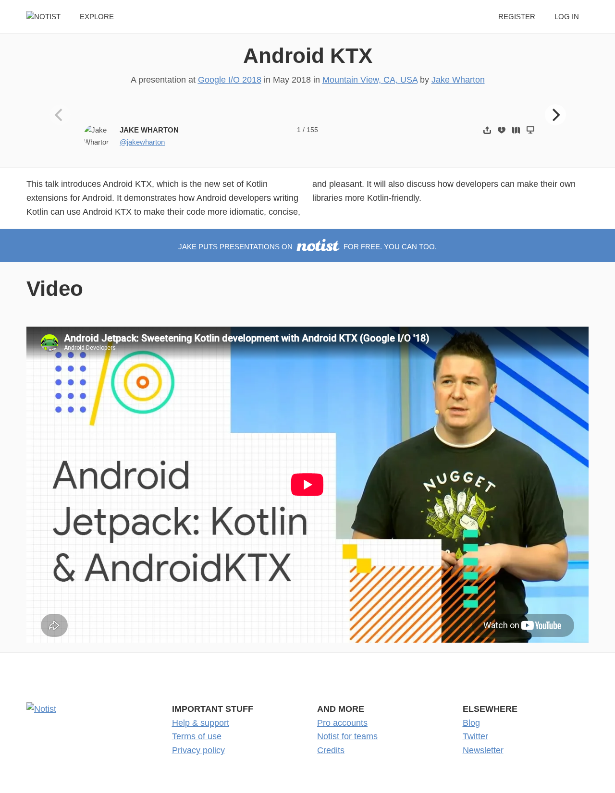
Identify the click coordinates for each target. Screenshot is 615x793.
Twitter (475, 736)
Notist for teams (347, 736)
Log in (566, 16)
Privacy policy (198, 750)
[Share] (487, 129)
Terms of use (196, 736)
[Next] (555, 114)
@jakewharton (142, 142)
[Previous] (60, 114)
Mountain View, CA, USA (370, 80)
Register (516, 16)
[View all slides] (516, 129)
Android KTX (307, 55)
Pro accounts (342, 723)
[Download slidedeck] (501, 129)
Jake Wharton (458, 80)
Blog (471, 723)
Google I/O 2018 (229, 80)
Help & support (200, 723)
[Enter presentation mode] (530, 129)
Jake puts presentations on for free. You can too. (307, 247)
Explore (97, 16)
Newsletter (483, 750)
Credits (330, 750)
